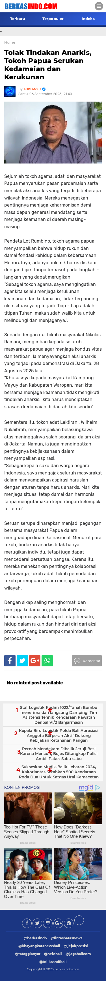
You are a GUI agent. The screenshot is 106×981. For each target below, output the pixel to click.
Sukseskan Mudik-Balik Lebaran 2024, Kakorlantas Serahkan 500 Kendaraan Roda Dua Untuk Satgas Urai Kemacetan (59, 772)
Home (9, 42)
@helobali (53, 954)
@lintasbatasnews (66, 938)
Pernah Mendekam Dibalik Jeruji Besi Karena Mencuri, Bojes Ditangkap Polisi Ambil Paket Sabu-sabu (59, 754)
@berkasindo (35, 938)
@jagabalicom (78, 954)
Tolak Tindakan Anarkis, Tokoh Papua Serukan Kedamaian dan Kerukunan (48, 64)
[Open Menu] (99, 6)
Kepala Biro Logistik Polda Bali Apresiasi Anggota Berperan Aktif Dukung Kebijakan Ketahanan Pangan (58, 735)
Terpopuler (53, 18)
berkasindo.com (67, 969)
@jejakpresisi (76, 946)
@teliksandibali (53, 962)
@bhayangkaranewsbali (39, 946)
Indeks (88, 18)
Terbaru (17, 18)
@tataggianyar (27, 954)
